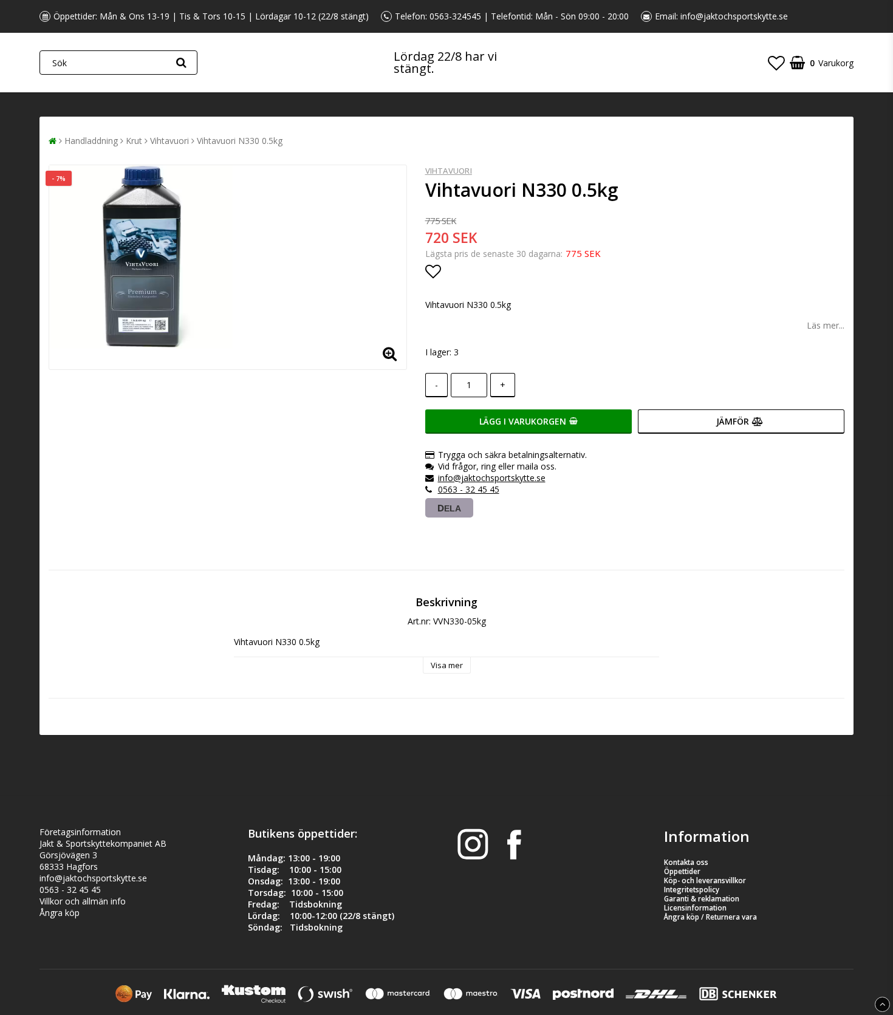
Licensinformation (695, 907)
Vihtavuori (169, 140)
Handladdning (91, 140)
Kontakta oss (686, 862)
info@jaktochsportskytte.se (734, 16)
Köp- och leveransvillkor (705, 880)
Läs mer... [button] (825, 325)
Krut (134, 140)
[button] (776, 62)
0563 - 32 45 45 (468, 489)
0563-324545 (455, 16)
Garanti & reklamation (701, 898)
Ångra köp (59, 912)
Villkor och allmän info (82, 901)
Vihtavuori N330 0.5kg (239, 140)
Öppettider (682, 871)
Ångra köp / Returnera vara (710, 916)
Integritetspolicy (691, 889)
